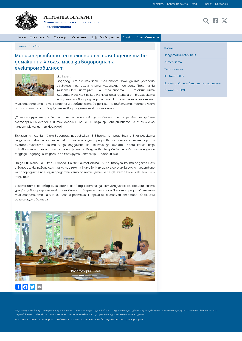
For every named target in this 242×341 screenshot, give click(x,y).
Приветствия (174, 76)
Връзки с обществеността (141, 37)
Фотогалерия (173, 69)
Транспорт (61, 37)
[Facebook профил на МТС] (217, 20)
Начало (21, 37)
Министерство (40, 37)
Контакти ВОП (175, 90)
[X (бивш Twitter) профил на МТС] (224, 20)
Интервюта (173, 62)
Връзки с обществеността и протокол (192, 83)
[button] (25, 246)
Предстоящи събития (180, 55)
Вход (194, 3)
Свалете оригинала (85, 271)
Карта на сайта (177, 3)
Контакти (157, 3)
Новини (36, 46)
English (208, 3)
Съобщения (79, 37)
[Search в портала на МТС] (207, 20)
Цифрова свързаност (105, 37)
